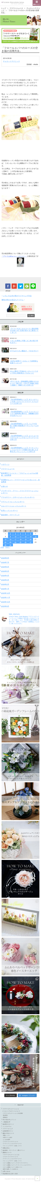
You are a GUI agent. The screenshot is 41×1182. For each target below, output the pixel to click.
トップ (3, 8)
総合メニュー (36, 4)
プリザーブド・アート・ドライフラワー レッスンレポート (19, 491)
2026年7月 (5, 562)
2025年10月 (5, 602)
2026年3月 (5, 580)
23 (10, 542)
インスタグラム (7, 1126)
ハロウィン (5, 464)
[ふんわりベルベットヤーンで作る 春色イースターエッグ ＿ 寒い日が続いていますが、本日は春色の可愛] (20, 956)
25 (20, 542)
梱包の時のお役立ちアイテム (12, 299)
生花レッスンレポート (9, 510)
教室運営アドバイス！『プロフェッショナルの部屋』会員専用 (19, 474)
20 (31, 539)
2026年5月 (5, 571)
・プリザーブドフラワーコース (10, 1141)
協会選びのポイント (8, 1124)
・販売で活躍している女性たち (10, 1169)
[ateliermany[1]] (20, 262)
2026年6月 (5, 567)
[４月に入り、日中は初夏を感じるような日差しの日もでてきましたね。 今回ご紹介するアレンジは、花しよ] (20, 801)
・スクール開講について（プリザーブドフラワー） (15, 1163)
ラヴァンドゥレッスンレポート (13, 501)
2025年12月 (5, 593)
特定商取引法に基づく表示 (10, 1173)
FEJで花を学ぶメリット (9, 1119)
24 (15, 542)
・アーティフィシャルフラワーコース (12, 1143)
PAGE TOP (20, 1105)
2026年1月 (5, 588)
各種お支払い (6, 1148)
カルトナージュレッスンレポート (13, 506)
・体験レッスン (6, 1135)
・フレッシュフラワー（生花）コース (12, 1145)
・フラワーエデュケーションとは (10, 1154)
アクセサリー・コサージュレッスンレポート (18, 497)
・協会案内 (5, 1115)
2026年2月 (5, 584)
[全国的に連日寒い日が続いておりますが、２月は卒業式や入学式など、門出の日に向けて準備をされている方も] (20, 879)
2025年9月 (5, 606)
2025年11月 (5, 597)
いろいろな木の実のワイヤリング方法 (17, 295)
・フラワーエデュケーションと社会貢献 (12, 1113)
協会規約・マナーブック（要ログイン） (14, 1150)
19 (25, 539)
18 (20, 539)
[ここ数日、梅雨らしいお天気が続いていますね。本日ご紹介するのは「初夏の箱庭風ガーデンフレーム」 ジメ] (20, 723)
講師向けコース (7, 1152)
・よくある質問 (6, 1139)
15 (5, 539)
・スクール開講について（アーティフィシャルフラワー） (17, 1165)
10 (15, 536)
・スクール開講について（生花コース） (12, 1167)
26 (25, 542)
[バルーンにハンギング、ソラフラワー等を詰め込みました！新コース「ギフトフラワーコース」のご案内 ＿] (20, 1034)
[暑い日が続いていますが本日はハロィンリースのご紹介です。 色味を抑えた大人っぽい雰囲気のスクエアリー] (20, 646)
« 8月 (2, 547)
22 (5, 542)
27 (31, 542)
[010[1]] (20, 208)
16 (10, 539)
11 (20, 536)
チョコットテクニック (11, 61)
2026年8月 (5, 558)
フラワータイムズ (8, 1128)
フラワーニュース (16, 8)
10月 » (7, 547)
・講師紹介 (5, 1117)
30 (10, 545)
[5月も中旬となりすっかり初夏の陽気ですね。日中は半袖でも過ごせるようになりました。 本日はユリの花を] (20, 762)
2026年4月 (5, 575)
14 (35, 536)
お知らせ (4, 486)
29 (5, 545)
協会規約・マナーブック (10, 514)
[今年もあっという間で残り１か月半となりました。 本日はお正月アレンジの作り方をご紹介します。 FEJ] (20, 995)
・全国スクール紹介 (7, 1137)
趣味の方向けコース (8, 1133)
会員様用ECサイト (8, 1131)
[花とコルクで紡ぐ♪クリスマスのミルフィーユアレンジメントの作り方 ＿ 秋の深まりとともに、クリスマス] (20, 1073)
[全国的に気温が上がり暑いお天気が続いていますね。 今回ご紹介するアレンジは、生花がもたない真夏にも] (20, 685)
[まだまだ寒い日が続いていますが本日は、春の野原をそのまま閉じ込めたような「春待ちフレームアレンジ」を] (20, 918)
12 (25, 536)
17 (15, 539)
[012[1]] (20, 127)
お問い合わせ (6, 1171)
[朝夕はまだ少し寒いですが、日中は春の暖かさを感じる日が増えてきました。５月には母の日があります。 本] (20, 840)
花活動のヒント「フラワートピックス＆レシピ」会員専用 (20, 480)
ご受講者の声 (6, 1122)
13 (31, 536)
